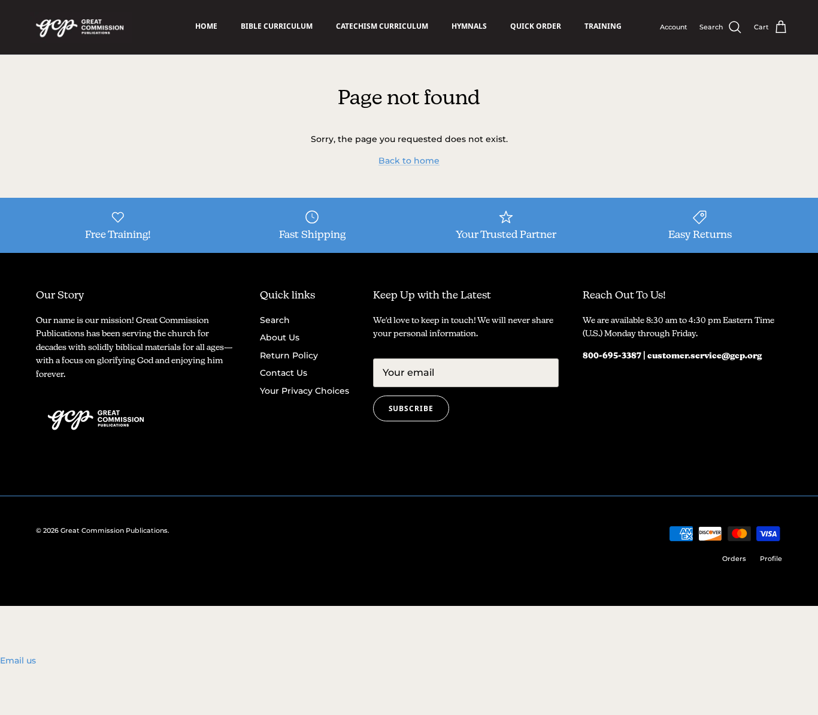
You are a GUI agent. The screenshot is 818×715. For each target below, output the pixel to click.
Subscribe (411, 408)
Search (275, 320)
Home (206, 26)
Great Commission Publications (114, 530)
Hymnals (469, 26)
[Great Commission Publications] (81, 27)
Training (603, 26)
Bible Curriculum (277, 26)
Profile (771, 558)
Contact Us (283, 372)
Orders (734, 558)
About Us (279, 337)
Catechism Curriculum (382, 26)
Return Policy (289, 355)
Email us (18, 660)
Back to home (409, 160)
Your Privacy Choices (304, 390)
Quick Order (535, 26)
